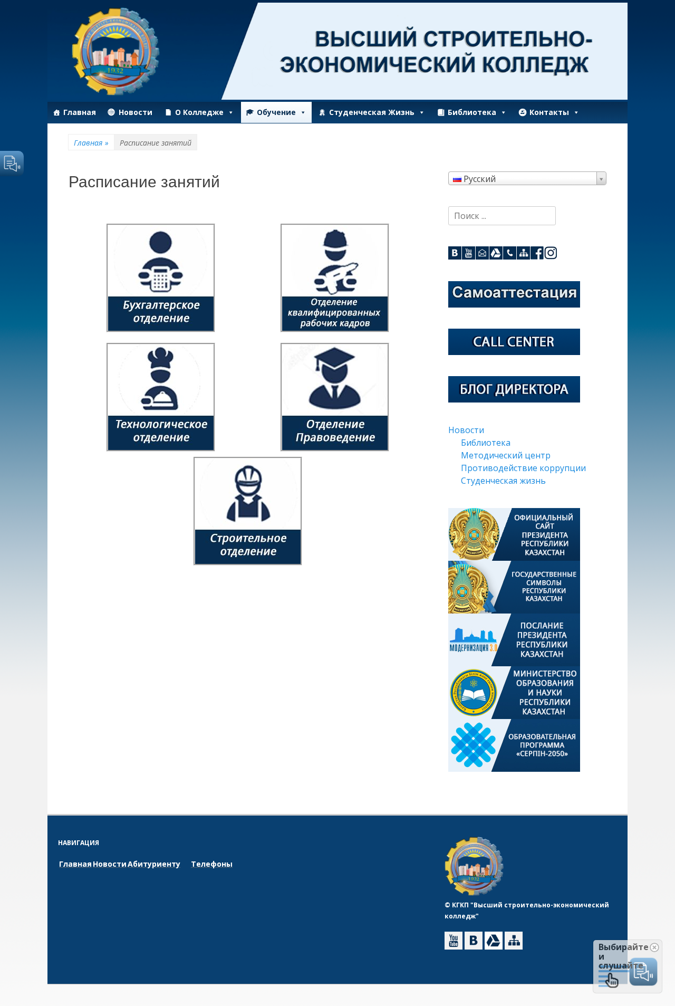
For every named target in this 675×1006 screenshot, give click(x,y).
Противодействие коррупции (523, 468)
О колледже (199, 112)
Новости (135, 112)
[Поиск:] (502, 216)
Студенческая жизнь (371, 112)
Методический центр (506, 455)
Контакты (549, 112)
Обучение (276, 112)
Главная (79, 112)
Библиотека (472, 112)
